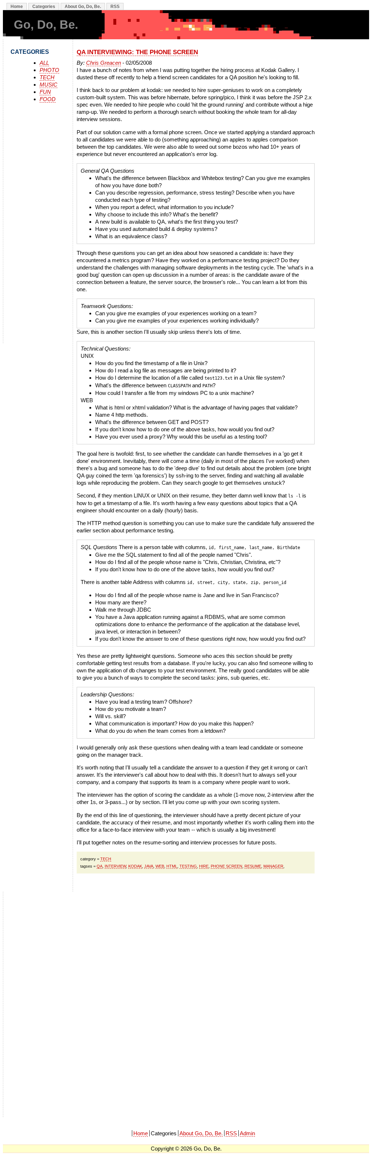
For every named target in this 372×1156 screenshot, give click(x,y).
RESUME (252, 866)
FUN (45, 92)
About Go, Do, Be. (83, 6)
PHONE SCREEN (226, 866)
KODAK (135, 866)
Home (17, 6)
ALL (44, 63)
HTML (171, 866)
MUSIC (48, 84)
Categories (43, 6)
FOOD (48, 99)
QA (99, 866)
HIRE (204, 866)
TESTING (188, 866)
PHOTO (49, 70)
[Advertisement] (47, 225)
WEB (159, 866)
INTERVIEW (115, 866)
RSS (115, 6)
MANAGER (273, 866)
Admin (247, 1133)
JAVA (148, 866)
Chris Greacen (103, 63)
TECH (47, 77)
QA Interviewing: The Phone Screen (137, 52)
